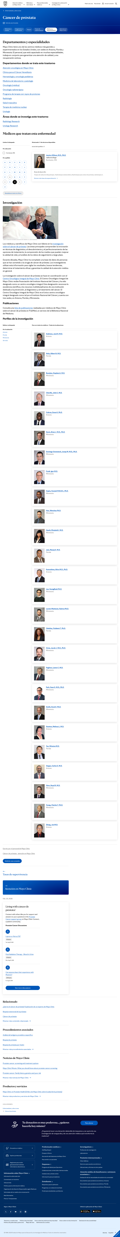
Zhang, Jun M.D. (52, 825)
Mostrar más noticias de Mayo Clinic (16, 1078)
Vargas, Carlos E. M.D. (54, 766)
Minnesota (6, 338)
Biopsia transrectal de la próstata (14, 1012)
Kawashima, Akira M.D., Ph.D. (57, 569)
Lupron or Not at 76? (13, 936)
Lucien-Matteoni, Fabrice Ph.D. (57, 609)
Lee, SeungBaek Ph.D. (54, 589)
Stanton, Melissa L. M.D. (55, 726)
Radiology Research (11, 121)
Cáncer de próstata (19, 17)
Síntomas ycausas (8, 29)
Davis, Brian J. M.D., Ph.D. (55, 432)
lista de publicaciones (24, 308)
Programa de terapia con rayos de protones (21, 94)
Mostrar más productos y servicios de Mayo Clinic (20, 1096)
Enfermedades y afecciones (13, 10)
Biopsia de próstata (10, 1040)
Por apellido (6, 158)
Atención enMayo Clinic (63, 29)
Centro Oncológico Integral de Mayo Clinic (21, 278)
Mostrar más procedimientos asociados (17, 1049)
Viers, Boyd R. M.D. (53, 785)
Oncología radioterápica (13, 89)
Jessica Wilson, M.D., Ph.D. (56, 155)
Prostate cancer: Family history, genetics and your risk (22, 1073)
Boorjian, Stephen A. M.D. (55, 373)
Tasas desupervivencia (39, 29)
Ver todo (5, 340)
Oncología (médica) (11, 85)
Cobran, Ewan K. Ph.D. (54, 412)
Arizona (5, 332)
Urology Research (10, 125)
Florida (5, 335)
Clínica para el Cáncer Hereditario (17, 72)
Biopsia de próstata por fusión (13, 1045)
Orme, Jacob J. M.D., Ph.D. (56, 648)
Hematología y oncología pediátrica (18, 76)
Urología (6, 111)
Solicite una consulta (12, 861)
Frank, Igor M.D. (52, 471)
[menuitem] (8, 30)
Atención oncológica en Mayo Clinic (18, 68)
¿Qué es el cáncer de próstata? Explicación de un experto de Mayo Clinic (28, 1007)
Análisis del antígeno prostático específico (18, 1035)
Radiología (7, 98)
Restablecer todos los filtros (13, 193)
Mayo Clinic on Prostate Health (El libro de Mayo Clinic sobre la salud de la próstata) (32, 1092)
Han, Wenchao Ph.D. (53, 510)
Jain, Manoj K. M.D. (53, 550)
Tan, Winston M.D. (52, 746)
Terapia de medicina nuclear (15, 107)
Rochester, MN (10, 153)
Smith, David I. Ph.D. (53, 707)
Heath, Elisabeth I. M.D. (54, 530)
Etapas (29, 29)
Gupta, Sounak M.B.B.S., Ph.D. (57, 491)
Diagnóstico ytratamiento (19, 29)
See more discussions (22, 988)
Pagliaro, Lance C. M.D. (54, 667)
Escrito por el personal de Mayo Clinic (16, 848)
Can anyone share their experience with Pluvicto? (20, 973)
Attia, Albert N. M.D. (53, 353)
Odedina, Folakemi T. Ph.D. (56, 628)
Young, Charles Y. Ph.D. (54, 805)
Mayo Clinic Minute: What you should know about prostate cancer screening (30, 1068)
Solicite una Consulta (12, 23)
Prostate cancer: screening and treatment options (20, 1063)
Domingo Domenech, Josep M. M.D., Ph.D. (61, 452)
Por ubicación (7, 149)
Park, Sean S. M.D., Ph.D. (55, 687)
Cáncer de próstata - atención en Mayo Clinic (19, 853)
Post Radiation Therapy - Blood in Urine (20, 954)
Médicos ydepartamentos (51, 29)
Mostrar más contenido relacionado (15, 1021)
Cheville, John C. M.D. (54, 393)
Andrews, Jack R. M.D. (54, 334)
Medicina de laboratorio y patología (18, 81)
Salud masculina (10, 102)
